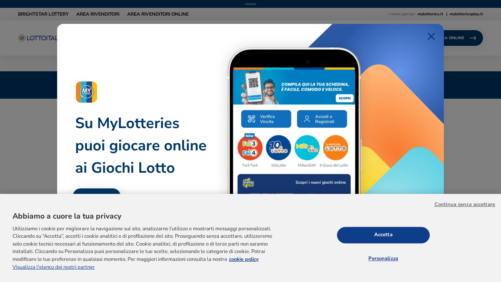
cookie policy (244, 259)
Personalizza (383, 258)
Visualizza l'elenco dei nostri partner (54, 267)
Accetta (383, 234)
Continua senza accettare (464, 204)
